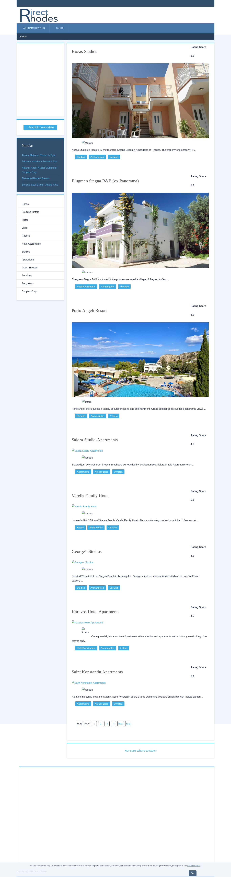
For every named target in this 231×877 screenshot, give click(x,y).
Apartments (83, 471)
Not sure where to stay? (140, 750)
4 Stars (114, 416)
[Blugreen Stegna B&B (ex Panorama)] (140, 228)
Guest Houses (30, 267)
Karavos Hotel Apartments (95, 611)
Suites (25, 219)
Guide (59, 28)
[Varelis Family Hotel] (140, 506)
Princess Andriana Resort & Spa (39, 161)
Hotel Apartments (86, 286)
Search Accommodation (41, 127)
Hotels (80, 527)
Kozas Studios (84, 51)
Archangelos (97, 157)
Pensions (27, 275)
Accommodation (34, 28)
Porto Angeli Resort (89, 310)
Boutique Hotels (30, 211)
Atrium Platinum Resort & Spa (38, 155)
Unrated (114, 157)
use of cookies (193, 865)
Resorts (81, 416)
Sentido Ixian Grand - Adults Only (40, 184)
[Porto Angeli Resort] (140, 358)
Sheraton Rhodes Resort (35, 178)
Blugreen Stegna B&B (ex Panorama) (105, 180)
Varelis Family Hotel (90, 495)
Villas (25, 227)
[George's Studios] (140, 562)
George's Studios (87, 551)
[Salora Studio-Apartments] (140, 450)
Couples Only (29, 291)
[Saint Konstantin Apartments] (140, 682)
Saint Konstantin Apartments (97, 671)
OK (192, 873)
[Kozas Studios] (140, 99)
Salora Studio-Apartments (95, 439)
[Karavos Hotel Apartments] (140, 622)
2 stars (123, 648)
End (128, 723)
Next (120, 723)
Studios (81, 157)
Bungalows (28, 283)
